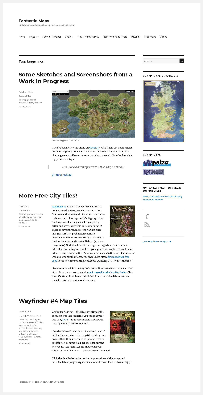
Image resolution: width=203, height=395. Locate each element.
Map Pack (36, 315)
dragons (36, 319)
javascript (31, 100)
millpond (23, 334)
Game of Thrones (51, 36)
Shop (68, 36)
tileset (29, 337)
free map (38, 328)
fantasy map (29, 214)
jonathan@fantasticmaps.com (157, 241)
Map (31, 103)
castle (21, 319)
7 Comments (24, 227)
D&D (21, 214)
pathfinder (33, 220)
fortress (29, 328)
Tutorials (135, 36)
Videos (163, 36)
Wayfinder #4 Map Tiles (53, 300)
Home (22, 36)
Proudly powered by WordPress (49, 382)
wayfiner (22, 223)
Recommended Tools (115, 36)
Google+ (94, 147)
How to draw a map (88, 36)
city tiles (28, 319)
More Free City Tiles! (48, 195)
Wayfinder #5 (59, 206)
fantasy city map (36, 322)
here (65, 319)
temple (22, 337)
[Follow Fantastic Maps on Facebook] (163, 216)
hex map (23, 100)
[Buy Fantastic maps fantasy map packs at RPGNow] (163, 172)
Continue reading (61, 174)
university (36, 337)
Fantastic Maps (34, 20)
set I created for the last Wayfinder (107, 272)
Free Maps (150, 36)
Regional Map (25, 96)
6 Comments (24, 343)
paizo (24, 220)
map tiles (33, 331)
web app (38, 103)
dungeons (23, 322)
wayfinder (23, 340)
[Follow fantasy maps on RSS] (163, 225)
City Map (23, 210)
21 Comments (25, 106)
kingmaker (23, 103)
